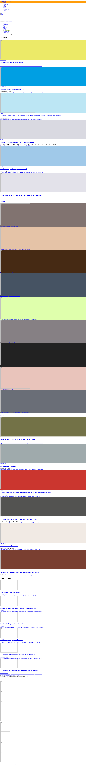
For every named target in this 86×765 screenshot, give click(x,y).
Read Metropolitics (6, 30)
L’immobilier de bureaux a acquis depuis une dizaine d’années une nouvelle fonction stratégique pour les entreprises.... (22, 198)
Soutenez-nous (9, 21)
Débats (1, 166)
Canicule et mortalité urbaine (9, 546)
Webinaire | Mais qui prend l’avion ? (11, 640)
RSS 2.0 (19, 763)
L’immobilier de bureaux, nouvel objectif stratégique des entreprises (21, 195)
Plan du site (2, 763)
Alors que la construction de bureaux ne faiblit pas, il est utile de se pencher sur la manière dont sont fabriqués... (21, 119)
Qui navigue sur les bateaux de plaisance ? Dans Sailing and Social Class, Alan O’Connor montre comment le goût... (22, 469)
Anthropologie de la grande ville (10, 592)
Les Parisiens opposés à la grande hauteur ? (13, 169)
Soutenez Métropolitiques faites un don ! (5, 2)
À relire (2, 415)
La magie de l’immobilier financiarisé (11, 62)
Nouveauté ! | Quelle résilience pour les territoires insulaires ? (19, 670)
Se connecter (7, 763)
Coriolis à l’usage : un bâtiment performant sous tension (17, 142)
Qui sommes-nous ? (6, 31)
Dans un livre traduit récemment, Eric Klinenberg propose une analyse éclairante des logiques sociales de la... (20, 549)
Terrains (1, 113)
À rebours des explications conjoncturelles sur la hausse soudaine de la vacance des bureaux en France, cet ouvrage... (22, 92)
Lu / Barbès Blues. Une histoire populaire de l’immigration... (18, 608)
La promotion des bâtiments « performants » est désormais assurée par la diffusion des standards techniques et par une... (22, 145)
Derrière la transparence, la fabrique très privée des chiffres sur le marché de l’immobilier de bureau (30, 115)
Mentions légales (14, 763)
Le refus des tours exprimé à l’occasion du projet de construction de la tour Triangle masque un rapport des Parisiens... (22, 172)
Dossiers (2, 201)
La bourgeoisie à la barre (8, 466)
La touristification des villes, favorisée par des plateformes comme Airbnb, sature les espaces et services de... (20, 496)
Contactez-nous (6, 32)
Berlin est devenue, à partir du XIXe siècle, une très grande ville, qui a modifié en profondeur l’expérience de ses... (21, 595)
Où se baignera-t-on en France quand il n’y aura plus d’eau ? (18, 519)
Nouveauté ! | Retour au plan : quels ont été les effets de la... (18, 654)
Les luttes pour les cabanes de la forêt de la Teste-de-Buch (17, 439)
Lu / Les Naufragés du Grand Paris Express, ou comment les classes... (21, 624)
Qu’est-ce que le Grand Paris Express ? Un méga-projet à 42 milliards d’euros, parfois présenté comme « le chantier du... (22, 627)
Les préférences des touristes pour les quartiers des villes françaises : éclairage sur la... (26, 492)
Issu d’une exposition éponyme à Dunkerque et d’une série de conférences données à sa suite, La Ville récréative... (21, 575)
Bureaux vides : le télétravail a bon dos (12, 89)
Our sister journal (3, 12)
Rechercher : (2, 34)
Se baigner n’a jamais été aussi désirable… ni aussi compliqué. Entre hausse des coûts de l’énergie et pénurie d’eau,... (22, 522)
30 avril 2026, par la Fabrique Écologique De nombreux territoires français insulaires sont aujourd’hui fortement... (21, 674)
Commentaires (3, 60)
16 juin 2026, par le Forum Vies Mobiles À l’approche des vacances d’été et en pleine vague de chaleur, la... (20, 642)
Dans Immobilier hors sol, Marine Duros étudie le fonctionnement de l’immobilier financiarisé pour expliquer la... (21, 66)
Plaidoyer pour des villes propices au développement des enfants (19, 572)
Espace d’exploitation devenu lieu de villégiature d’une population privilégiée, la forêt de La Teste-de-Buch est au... (21, 443)
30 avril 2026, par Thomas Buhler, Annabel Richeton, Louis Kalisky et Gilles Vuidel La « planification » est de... (21, 658)
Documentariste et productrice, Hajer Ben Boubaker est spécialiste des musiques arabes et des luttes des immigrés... (21, 611)
